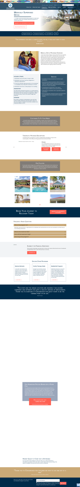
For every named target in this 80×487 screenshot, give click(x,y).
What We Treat (36, 7)
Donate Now (45, 5)
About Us (28, 7)
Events (64, 7)
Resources (70, 7)
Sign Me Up (63, 483)
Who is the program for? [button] (21, 225)
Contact (51, 5)
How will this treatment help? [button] (23, 234)
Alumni (59, 7)
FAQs (56, 33)
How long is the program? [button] (22, 237)
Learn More (18, 279)
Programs (44, 7)
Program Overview (27, 33)
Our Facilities (49, 33)
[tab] (40, 225)
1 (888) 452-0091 (57, 5)
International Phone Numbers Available (40, 404)
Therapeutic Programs (38, 33)
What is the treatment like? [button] (22, 232)
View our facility (52, 7)
